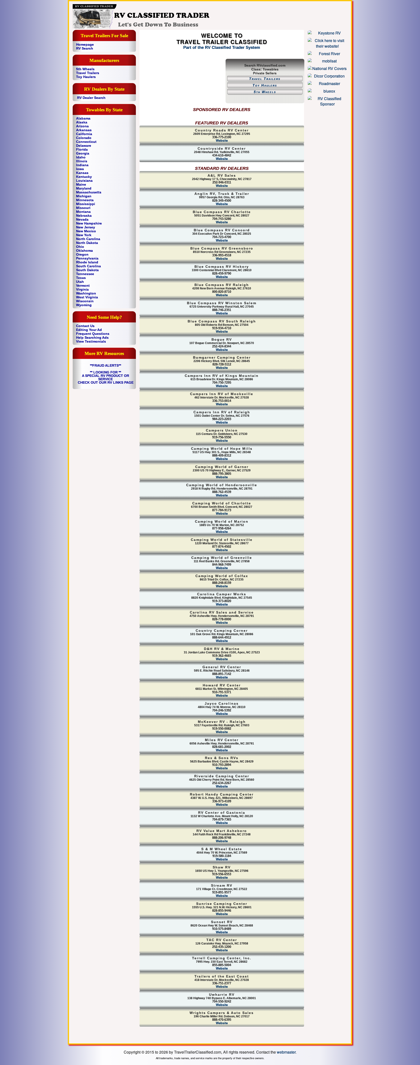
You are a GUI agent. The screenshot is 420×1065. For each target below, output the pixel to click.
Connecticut (86, 142)
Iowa (80, 169)
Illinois (81, 161)
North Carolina (88, 239)
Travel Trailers (87, 73)
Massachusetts (88, 192)
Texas (81, 278)
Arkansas (84, 130)
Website (222, 140)
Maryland (83, 188)
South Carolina (88, 266)
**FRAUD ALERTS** (105, 365)
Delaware (83, 145)
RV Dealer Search (91, 98)
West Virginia (87, 297)
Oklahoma (84, 250)
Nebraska (84, 215)
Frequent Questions (92, 334)
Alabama (83, 118)
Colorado (83, 138)
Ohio (80, 247)
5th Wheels (85, 69)
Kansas (82, 173)
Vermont (83, 285)
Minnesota (85, 200)
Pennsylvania (87, 258)
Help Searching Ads (92, 337)
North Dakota (87, 243)
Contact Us (85, 326)
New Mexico (86, 231)
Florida (82, 149)
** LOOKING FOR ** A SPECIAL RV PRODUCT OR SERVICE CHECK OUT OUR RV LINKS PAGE (105, 377)
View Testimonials (91, 341)
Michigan (83, 196)
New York (83, 235)
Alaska (81, 122)
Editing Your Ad (89, 330)
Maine (81, 184)
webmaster (286, 1052)
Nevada (82, 219)
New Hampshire (89, 223)
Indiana (82, 165)
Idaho (81, 157)
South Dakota (87, 270)
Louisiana (84, 180)
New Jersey (85, 227)
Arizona (82, 126)
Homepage (85, 44)
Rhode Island (87, 262)
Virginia (82, 289)
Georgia (82, 153)
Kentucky (84, 177)
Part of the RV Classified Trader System (221, 47)
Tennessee (85, 274)
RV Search (84, 48)
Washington (86, 293)
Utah (80, 282)
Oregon (82, 254)
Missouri (83, 208)
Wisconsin (85, 301)
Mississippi (85, 204)
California (84, 134)
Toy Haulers (86, 77)
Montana (83, 212)
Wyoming (84, 305)
